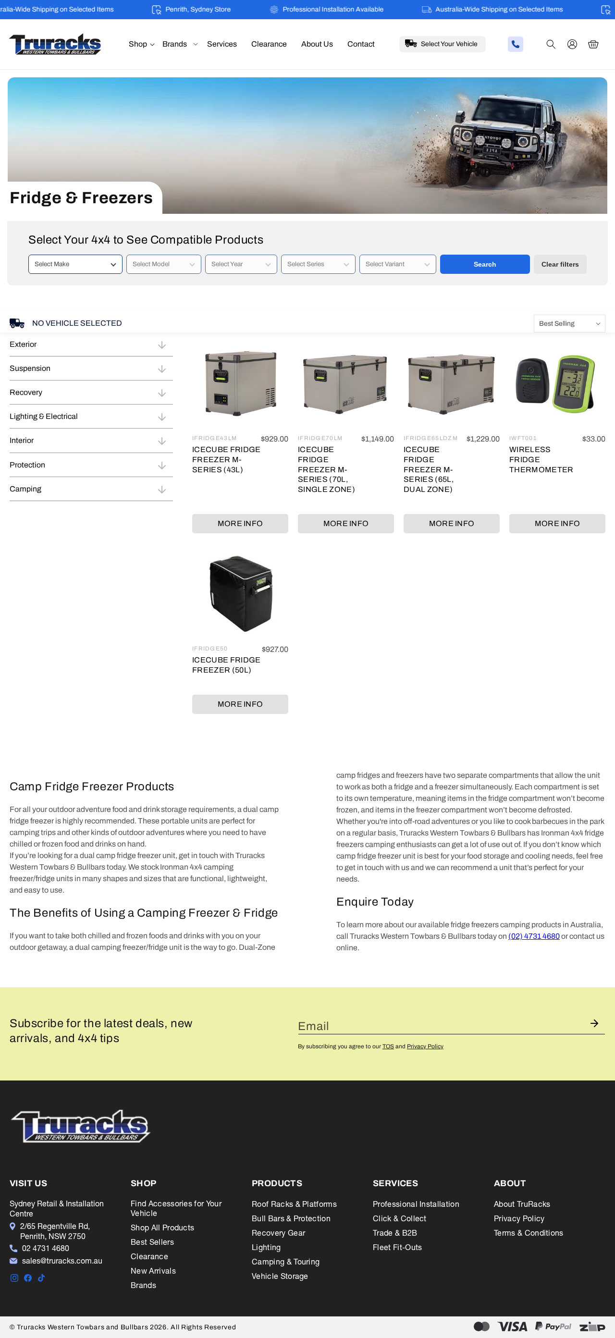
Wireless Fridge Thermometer (541, 459)
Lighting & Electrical (44, 416)
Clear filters (560, 264)
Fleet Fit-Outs (397, 1247)
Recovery (26, 392)
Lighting (266, 1247)
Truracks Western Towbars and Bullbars (83, 1327)
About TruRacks (522, 1204)
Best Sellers (152, 1242)
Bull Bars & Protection (291, 1218)
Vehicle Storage (280, 1276)
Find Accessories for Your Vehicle (176, 1208)
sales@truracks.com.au (62, 1260)
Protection (27, 465)
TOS (388, 1046)
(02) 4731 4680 (534, 936)
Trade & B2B (395, 1233)
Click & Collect (400, 1218)
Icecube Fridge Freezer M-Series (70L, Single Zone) (326, 469)
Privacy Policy (425, 1046)
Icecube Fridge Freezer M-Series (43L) (226, 459)
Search (485, 264)
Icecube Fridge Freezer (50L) (226, 665)
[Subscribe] (594, 1023)
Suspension (30, 368)
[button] (138, 44)
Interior (22, 440)
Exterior (23, 344)
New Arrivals (153, 1271)
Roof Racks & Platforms (294, 1204)
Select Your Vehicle (449, 44)
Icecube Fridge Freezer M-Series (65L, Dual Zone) (429, 469)
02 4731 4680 (45, 1248)
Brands (143, 1285)
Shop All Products (162, 1227)
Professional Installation (416, 1204)
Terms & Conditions (529, 1233)
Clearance (149, 1256)
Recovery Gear (278, 1233)
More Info (240, 523)
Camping (25, 489)
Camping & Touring (286, 1261)
